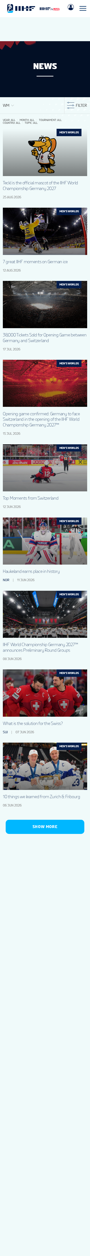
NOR (6, 580)
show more (45, 827)
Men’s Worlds (69, 132)
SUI (5, 732)
